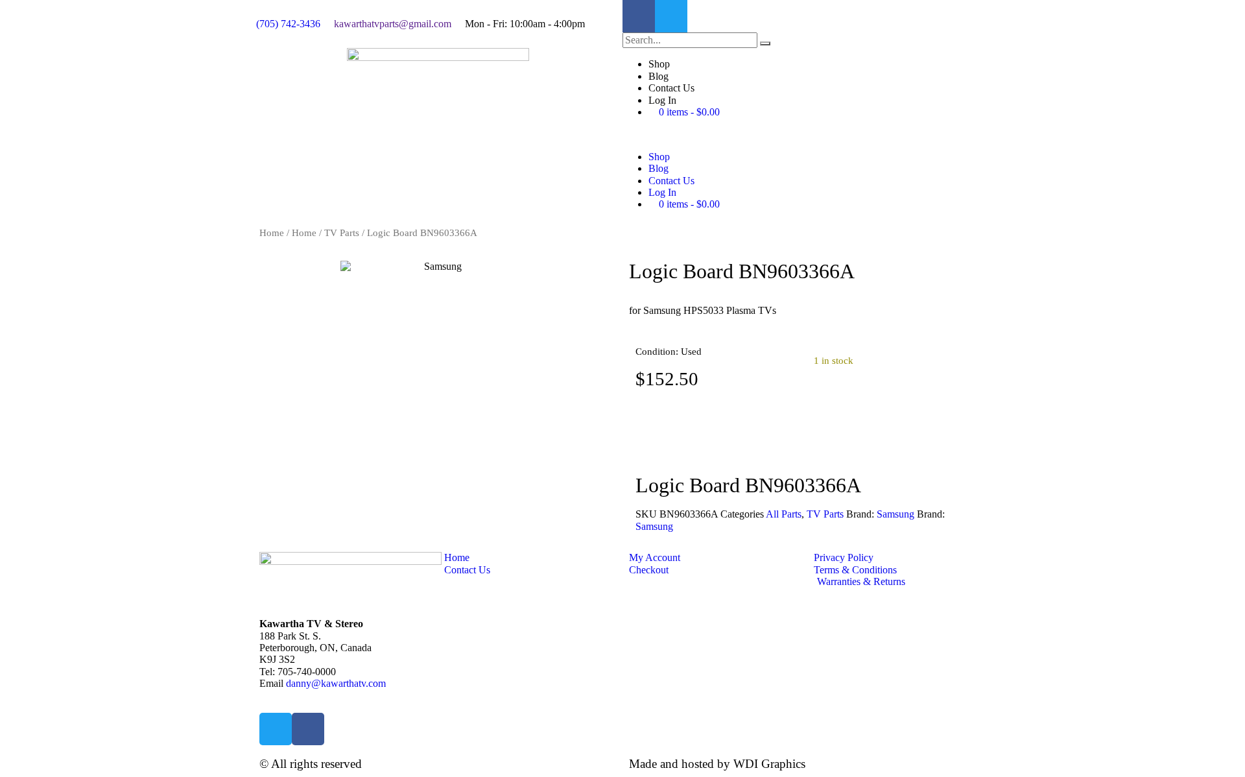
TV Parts (341, 233)
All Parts (783, 514)
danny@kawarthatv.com (336, 683)
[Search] (765, 43)
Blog (658, 76)
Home (271, 233)
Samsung (895, 514)
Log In (662, 100)
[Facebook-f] (638, 16)
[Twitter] (671, 16)
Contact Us (671, 87)
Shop (659, 63)
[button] (807, 134)
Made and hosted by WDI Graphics (717, 764)
